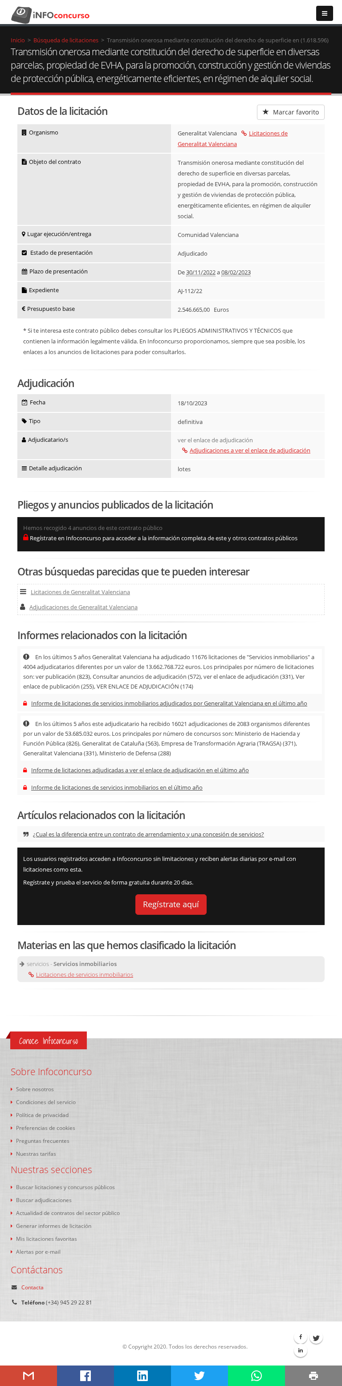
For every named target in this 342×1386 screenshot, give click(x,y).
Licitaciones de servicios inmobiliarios (84, 974)
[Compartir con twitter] (199, 1376)
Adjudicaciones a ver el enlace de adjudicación (250, 450)
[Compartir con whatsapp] (256, 1376)
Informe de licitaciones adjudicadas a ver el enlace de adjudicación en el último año (140, 770)
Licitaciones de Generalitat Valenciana (80, 592)
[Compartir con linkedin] (142, 1376)
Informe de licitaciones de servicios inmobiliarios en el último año (117, 787)
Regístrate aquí (171, 904)
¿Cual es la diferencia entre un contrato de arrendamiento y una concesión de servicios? (148, 834)
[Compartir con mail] (28, 1376)
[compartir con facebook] (85, 1376)
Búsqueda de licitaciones (65, 40)
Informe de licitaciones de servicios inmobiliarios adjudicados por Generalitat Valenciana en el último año (169, 703)
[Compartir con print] (313, 1376)
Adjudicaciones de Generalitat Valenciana (83, 607)
